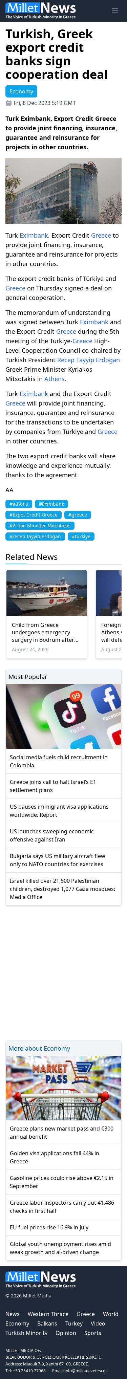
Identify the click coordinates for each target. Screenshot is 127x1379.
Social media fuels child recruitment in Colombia (59, 761)
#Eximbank (51, 504)
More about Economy (39, 1048)
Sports (92, 1333)
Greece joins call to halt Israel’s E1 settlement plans (53, 786)
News (12, 1314)
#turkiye (81, 536)
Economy (17, 1323)
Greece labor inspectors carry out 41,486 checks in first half (62, 1206)
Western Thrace (48, 1314)
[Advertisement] (63, 972)
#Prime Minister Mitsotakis (39, 525)
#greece (77, 514)
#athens (18, 504)
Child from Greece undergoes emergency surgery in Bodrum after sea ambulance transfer (43, 632)
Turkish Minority (26, 1333)
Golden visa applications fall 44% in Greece (54, 1157)
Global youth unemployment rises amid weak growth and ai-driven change (60, 1248)
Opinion (66, 1333)
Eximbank (34, 235)
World (111, 1314)
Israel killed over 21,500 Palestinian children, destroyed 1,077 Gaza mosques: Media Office (62, 889)
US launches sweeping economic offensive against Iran (52, 835)
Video (98, 1323)
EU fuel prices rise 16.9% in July (49, 1227)
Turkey (74, 1323)
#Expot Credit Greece (33, 514)
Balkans (47, 1323)
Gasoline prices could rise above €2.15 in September (61, 1182)
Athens (54, 379)
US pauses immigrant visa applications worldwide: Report (59, 810)
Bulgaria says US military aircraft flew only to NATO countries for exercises (57, 860)
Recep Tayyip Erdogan (88, 360)
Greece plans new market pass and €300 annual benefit (61, 1132)
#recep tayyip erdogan (35, 536)
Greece (101, 235)
